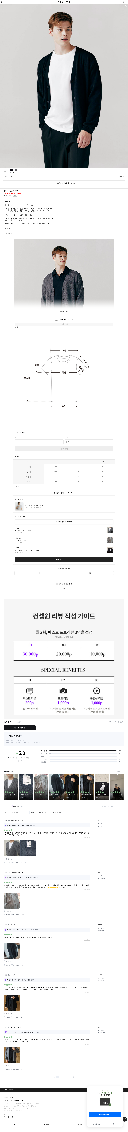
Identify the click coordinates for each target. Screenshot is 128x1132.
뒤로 (2, 2)
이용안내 (6, 1101)
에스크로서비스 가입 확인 (25, 1108)
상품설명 (7, 202)
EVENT (11, 1090)
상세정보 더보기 (64, 312)
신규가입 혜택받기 (105, 1115)
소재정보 (7, 228)
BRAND (80, 1124)
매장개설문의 (48, 1124)
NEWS (5, 1090)
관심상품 (126, 6)
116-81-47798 (14, 1107)
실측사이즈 (121, 177)
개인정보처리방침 (18, 1101)
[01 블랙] (11, 170)
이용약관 (11, 1101)
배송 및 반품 (8, 234)
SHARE (122, 2)
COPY (15, 196)
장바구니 (126, 1)
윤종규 (32, 1105)
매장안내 (16, 1124)
